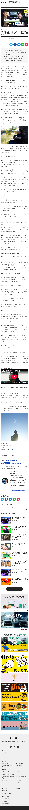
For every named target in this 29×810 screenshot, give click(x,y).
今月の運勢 (19, 765)
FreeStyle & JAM (21, 774)
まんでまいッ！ (6, 780)
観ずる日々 (19, 758)
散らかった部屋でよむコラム (8, 766)
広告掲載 (5, 801)
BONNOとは (6, 796)
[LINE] (22, 44)
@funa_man (7, 462)
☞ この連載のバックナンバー (8, 455)
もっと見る (25, 509)
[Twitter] (11, 44)
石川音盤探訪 (20, 763)
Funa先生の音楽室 (9, 39)
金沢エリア (19, 788)
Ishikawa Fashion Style (22, 761)
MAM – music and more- (10, 458)
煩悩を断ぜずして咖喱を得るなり (8, 777)
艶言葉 (4, 769)
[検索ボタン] (27, 5)
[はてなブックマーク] (19, 44)
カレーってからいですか (8, 774)
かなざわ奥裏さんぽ (21, 776)
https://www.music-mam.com (18, 490)
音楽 (2, 39)
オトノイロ (19, 771)
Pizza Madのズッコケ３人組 (22, 781)
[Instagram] (11, 747)
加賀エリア (5, 790)
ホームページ (13, 449)
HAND (18, 769)
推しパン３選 (6, 771)
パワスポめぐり (6, 761)
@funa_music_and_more (11, 460)
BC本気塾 (5, 763)
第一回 (16, 109)
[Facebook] (15, 44)
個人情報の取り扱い (7, 798)
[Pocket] (26, 44)
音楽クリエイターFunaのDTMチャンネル (13, 463)
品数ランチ (5, 758)
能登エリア (5, 788)
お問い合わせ (6, 803)
